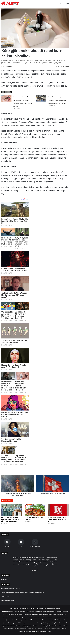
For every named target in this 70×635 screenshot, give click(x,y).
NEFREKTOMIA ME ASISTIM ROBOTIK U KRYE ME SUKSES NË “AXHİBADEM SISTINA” (10, 519)
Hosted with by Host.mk (44, 608)
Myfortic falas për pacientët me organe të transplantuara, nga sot (57, 519)
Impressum (4, 579)
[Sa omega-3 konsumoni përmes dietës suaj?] (35, 510)
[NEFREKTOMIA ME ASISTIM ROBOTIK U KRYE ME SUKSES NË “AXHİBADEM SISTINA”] (11, 510)
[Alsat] (10, 3)
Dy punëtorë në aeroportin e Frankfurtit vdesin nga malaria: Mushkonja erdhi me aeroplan (57, 100)
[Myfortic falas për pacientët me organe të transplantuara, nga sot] (58, 510)
